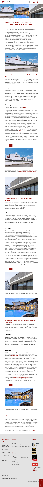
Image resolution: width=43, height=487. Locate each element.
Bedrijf (13, 461)
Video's (18, 457)
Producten (14, 443)
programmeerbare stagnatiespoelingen (21, 377)
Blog (13, 452)
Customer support (5, 457)
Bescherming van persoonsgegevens (10, 478)
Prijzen (17, 459)
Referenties (14, 450)
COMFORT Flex (8, 132)
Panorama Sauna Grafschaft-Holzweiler (27, 411)
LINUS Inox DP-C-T (22, 130)
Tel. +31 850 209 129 (6, 452)
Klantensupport (23, 457)
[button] (7, 145)
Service (13, 456)
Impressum (5, 475)
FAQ (27, 457)
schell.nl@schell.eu (5, 455)
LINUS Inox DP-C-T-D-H (27, 132)
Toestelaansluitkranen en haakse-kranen (19, 446)
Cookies (4, 479)
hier (34, 430)
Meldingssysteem (15, 464)
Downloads (14, 457)
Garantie (13, 459)
